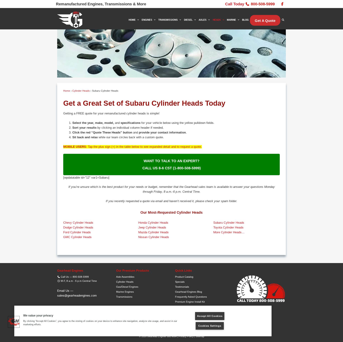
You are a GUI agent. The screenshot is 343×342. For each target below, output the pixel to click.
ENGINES (147, 20)
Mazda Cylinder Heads (153, 232)
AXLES (203, 20)
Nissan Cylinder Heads (153, 237)
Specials (180, 281)
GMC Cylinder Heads (77, 237)
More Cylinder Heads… (229, 232)
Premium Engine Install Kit (190, 301)
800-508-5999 (263, 4)
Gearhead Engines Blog (188, 291)
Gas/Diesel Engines (127, 286)
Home (66, 90)
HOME (132, 20)
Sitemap (200, 336)
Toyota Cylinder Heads (228, 227)
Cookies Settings (209, 325)
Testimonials (182, 286)
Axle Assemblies (125, 276)
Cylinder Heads (81, 90)
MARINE (231, 20)
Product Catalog (184, 276)
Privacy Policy (186, 336)
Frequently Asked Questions (191, 296)
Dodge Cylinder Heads (78, 227)
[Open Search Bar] (283, 20)
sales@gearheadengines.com (77, 295)
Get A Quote (265, 21)
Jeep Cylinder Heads (152, 227)
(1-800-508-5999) (187, 168)
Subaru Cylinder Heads (228, 222)
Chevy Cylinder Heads (78, 222)
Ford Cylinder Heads (77, 232)
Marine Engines (125, 291)
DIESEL (188, 20)
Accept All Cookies (209, 316)
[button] (13, 322)
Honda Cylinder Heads (153, 222)
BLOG (245, 20)
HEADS (217, 20)
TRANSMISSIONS (168, 20)
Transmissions (124, 296)
